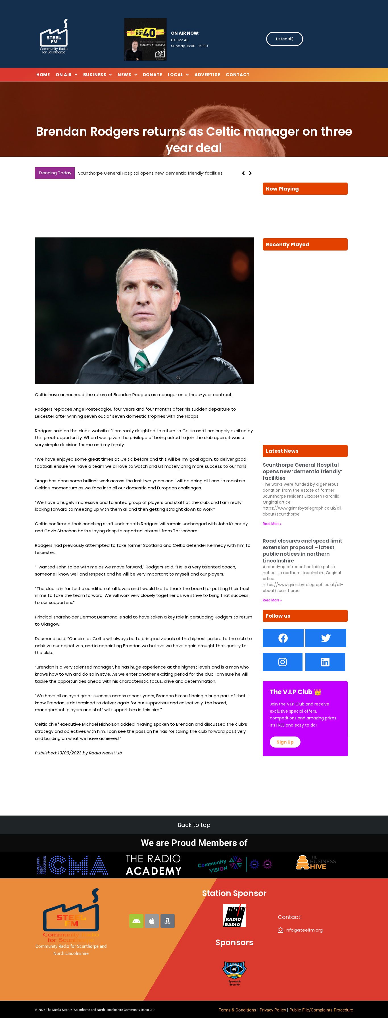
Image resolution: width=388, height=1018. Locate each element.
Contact (238, 75)
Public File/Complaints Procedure (321, 1010)
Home (43, 75)
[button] (250, 173)
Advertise (207, 75)
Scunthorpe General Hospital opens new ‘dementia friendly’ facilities (150, 173)
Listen (282, 39)
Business (95, 75)
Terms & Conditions (237, 1010)
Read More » (272, 524)
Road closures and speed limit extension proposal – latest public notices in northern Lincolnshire (302, 550)
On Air (64, 75)
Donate (152, 75)
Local (175, 75)
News (125, 75)
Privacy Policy (273, 1010)
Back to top (194, 825)
